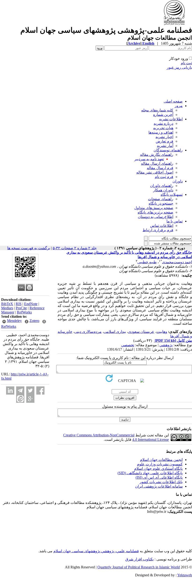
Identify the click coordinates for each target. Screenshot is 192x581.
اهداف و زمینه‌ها (160, 132)
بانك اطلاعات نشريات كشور (161, 482)
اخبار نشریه (164, 137)
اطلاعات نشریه (171, 119)
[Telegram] (20, 390)
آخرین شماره (163, 115)
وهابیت (161, 332)
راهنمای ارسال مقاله (157, 163)
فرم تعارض (164, 141)
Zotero (34, 321)
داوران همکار (163, 190)
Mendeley (14, 321)
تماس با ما (174, 221)
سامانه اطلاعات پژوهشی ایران (159, 486)
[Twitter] (30, 390)
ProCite (21, 308)
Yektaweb (184, 575)
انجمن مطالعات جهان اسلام (161, 460)
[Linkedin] (10, 390)
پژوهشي (166, 345)
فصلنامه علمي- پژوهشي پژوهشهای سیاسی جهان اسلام (96, 551)
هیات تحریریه (163, 128)
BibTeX (7, 304)
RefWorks (24, 312)
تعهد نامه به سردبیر (149, 159)
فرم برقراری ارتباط (158, 230)
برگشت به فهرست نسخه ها (28, 248)
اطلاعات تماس (161, 226)
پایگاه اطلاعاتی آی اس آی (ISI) (159, 477)
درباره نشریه (163, 123)
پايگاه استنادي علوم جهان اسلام (158, 469)
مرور (179, 106)
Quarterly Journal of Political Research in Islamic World (138, 567)
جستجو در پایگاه (161, 203)
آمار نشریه (165, 146)
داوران (178, 181)
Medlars (7, 308)
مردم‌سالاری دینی (88, 332)
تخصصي (127, 345)
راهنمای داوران (161, 186)
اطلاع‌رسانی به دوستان (155, 217)
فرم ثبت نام (164, 177)
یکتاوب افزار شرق (139, 559)
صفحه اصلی (173, 101)
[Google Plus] (30, 399)
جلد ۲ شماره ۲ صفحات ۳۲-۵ (75, 248)
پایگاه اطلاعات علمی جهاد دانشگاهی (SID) (150, 473)
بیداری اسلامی (115, 332)
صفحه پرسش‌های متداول (153, 208)
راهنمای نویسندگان (168, 150)
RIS (19, 304)
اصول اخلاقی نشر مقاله (154, 172)
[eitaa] (20, 399)
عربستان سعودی (141, 332)
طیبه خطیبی (147, 262)
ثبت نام (186, 63)
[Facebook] (40, 390)
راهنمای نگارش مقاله (156, 155)
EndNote (30, 304)
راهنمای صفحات (160, 199)
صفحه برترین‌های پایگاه (155, 212)
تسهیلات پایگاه (172, 194)
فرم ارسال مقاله (160, 168)
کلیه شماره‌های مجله (157, 110)
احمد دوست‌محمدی (177, 262)
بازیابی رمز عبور (179, 67)
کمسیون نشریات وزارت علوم (160, 464)
